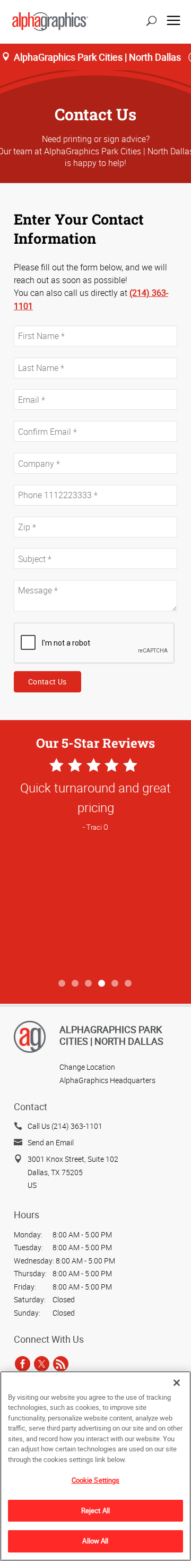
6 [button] (129, 984)
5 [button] (115, 984)
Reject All (95, 1510)
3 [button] (89, 984)
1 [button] (62, 984)
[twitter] (41, 1363)
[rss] (61, 1363)
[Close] (176, 1382)
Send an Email (51, 1142)
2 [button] (76, 984)
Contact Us (47, 681)
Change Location (87, 1067)
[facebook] (22, 1363)
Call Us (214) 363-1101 (65, 1126)
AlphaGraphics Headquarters (107, 1080)
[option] (95, 864)
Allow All (95, 1541)
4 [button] (102, 984)
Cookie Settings (96, 1480)
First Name (30, 320)
